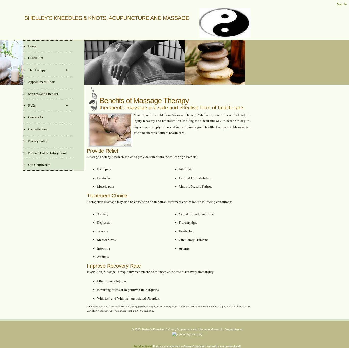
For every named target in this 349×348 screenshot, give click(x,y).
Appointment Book (41, 82)
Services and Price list (43, 94)
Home (32, 46)
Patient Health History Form (47, 153)
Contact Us (35, 117)
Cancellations (37, 129)
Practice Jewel (142, 346)
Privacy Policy (38, 141)
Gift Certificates (39, 165)
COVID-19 (35, 58)
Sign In (342, 4)
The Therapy (37, 70)
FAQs (32, 105)
